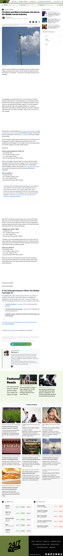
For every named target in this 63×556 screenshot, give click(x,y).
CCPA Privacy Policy (42, 547)
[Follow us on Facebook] (46, 554)
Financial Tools (55, 541)
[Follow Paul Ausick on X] (12, 366)
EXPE (6, 507)
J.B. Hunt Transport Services (44, 521)
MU (38, 517)
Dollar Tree (8, 512)
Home (33, 541)
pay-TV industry (24, 134)
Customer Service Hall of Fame (30, 131)
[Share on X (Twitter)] (33, 22)
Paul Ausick (9, 17)
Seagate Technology (42, 510)
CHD (6, 519)
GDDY (6, 531)
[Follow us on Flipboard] (36, 22)
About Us (38, 541)
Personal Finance (23, 1)
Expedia (7, 505)
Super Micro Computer (42, 526)
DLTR (6, 513)
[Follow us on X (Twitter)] (48, 554)
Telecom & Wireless (9, 9)
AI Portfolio (57, 1)
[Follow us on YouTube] (53, 554)
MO (6, 525)
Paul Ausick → (15, 352)
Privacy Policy (55, 544)
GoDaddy (7, 529)
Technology (33, 1)
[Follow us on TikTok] (58, 554)
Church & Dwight (9, 518)
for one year (14, 304)
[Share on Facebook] (30, 22)
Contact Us (46, 541)
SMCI (38, 527)
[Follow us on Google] (39, 22)
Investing (14, 1)
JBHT (38, 522)
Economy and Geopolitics (44, 1)
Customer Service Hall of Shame (10, 133)
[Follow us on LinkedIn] (51, 554)
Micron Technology (42, 515)
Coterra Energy (41, 505)
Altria (6, 524)
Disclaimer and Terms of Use (41, 544)
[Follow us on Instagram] (56, 554)
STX (38, 512)
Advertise (52, 547)
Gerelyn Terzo (23, 385)
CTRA (38, 507)
